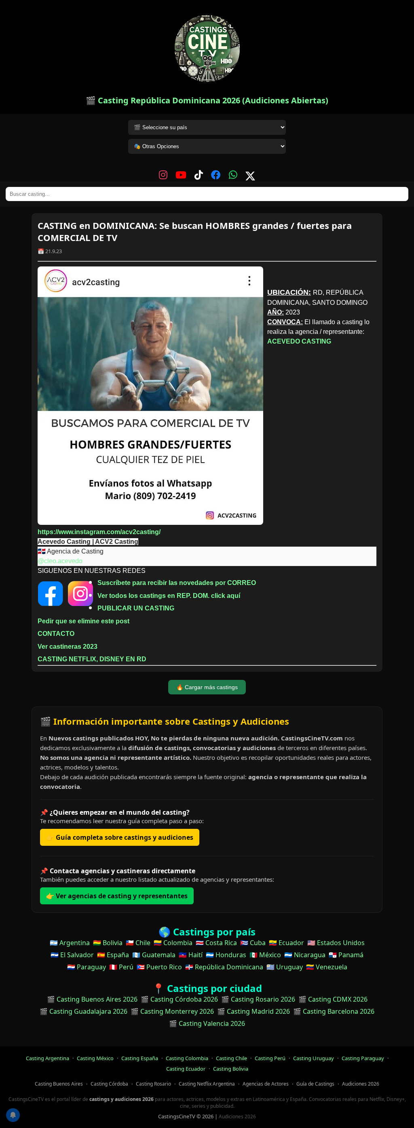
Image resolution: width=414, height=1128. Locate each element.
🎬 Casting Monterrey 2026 (172, 1011)
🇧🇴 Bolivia (108, 942)
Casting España (139, 1058)
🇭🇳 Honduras (226, 954)
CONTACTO (56, 633)
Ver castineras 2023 (67, 646)
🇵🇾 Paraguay (86, 966)
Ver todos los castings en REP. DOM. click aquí (168, 595)
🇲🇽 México (265, 954)
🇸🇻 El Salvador (72, 954)
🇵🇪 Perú (121, 966)
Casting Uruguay (313, 1058)
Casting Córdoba (109, 1083)
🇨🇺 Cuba (253, 942)
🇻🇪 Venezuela (326, 966)
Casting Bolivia (230, 1068)
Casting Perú (270, 1058)
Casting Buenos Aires (59, 1083)
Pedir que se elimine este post (83, 621)
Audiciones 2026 (360, 1083)
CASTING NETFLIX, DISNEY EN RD (92, 659)
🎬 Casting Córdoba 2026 (179, 999)
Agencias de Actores (266, 1083)
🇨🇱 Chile (138, 942)
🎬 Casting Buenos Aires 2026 (92, 999)
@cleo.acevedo (60, 561)
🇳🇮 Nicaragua (304, 954)
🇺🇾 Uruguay (284, 966)
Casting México (95, 1058)
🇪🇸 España (113, 954)
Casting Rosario (153, 1083)
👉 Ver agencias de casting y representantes (117, 895)
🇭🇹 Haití (191, 954)
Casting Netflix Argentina (207, 1083)
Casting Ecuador (185, 1068)
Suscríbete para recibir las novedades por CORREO (176, 582)
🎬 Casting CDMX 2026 (333, 999)
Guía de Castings (315, 1083)
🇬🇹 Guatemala (153, 954)
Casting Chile (231, 1058)
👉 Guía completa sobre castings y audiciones (119, 837)
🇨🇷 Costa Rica (216, 942)
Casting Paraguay (363, 1058)
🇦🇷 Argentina (70, 942)
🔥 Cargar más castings (207, 687)
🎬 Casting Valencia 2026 (207, 1023)
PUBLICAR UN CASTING (135, 608)
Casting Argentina (47, 1058)
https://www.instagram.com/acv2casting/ (99, 531)
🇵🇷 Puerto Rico (159, 966)
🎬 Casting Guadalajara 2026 (83, 1011)
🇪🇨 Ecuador (286, 942)
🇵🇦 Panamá (346, 954)
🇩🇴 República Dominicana (224, 966)
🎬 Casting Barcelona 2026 (333, 1011)
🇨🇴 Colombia (173, 942)
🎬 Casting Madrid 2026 (253, 1011)
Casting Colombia (187, 1058)
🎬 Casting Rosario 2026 (258, 999)
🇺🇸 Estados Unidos (336, 942)
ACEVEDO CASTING (299, 341)
